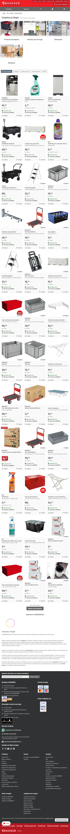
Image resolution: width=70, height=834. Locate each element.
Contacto (66, 1)
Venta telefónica (50, 761)
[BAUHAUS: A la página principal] (11, 3)
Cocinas (4, 761)
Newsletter (44, 1)
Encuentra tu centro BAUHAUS (31, 757)
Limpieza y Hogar (18, 13)
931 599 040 (5, 734)
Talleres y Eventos (28, 803)
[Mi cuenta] (52, 9)
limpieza (23, 640)
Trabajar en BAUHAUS (7, 796)
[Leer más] (43, 690)
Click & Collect (49, 757)
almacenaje (29, 650)
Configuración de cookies (8, 826)
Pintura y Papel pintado (8, 776)
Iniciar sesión (34, 677)
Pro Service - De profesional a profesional (56, 767)
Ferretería (4, 763)
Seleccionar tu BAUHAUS (8, 112)
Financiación (49, 771)
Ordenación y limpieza (7, 778)
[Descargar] (4, 720)
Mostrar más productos (35, 608)
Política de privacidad (29, 798)
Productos (9, 9)
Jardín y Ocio (5, 757)
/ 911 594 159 (12, 734)
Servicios (26, 9)
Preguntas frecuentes (51, 780)
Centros (39, 1)
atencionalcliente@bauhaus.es (13, 741)
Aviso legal (20, 826)
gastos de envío (49, 818)
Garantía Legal (64, 826)
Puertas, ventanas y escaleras (9, 782)
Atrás (4, 13)
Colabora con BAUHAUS (8, 801)
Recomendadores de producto (53, 788)
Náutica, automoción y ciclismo (10, 786)
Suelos (3, 771)
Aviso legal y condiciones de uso (32, 809)
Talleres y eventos (50, 1)
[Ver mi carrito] (64, 9)
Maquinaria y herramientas (9, 765)
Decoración (5, 780)
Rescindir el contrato (61, 820)
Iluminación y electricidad (8, 767)
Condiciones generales (29, 796)
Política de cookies (28, 807)
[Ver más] (43, 706)
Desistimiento (27, 811)
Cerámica (4, 774)
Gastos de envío (28, 801)
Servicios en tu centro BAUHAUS (54, 776)
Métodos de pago (28, 805)
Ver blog (48, 774)
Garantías (48, 769)
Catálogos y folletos (59, 1)
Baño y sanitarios (6, 759)
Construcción (5, 784)
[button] (10, 623)
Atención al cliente (50, 778)
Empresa (35, 1)
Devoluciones (27, 813)
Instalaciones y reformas (52, 763)
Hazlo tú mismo (50, 765)
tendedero (55, 662)
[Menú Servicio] (41, 9)
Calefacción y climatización (9, 769)
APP (47, 759)
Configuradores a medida (52, 786)
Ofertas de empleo (6, 798)
